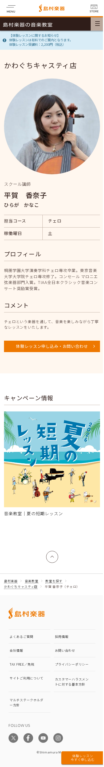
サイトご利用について (26, 678)
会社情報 (16, 650)
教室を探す (53, 581)
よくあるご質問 (21, 636)
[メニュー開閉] (97, 24)
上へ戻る (52, 553)
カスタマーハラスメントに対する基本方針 (72, 681)
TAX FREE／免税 (22, 664)
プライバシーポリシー (72, 664)
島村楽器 (11, 581)
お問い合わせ (65, 650)
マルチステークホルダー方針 (26, 702)
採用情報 (62, 636)
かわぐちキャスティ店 (21, 586)
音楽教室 (31, 581)
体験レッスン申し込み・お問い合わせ (52, 346)
